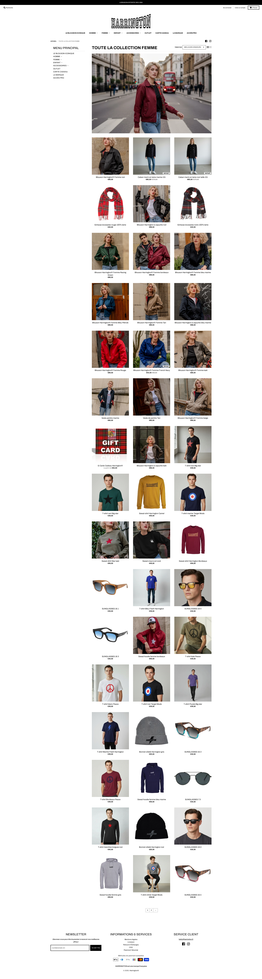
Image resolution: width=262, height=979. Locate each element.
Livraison (131, 942)
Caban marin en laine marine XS (151, 177)
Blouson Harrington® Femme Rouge (110, 370)
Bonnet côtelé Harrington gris (151, 752)
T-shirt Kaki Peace (193, 656)
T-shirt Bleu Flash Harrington (151, 609)
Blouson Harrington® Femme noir (110, 177)
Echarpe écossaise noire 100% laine (193, 225)
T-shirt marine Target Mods (192, 513)
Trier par (178, 47)
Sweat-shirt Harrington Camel (151, 513)
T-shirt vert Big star (110, 513)
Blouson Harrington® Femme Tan (151, 323)
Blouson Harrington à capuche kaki (151, 466)
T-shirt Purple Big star (193, 704)
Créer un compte (240, 7)
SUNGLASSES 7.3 (193, 799)
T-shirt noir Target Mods (152, 704)
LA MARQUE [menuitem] (178, 33)
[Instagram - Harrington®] (210, 41)
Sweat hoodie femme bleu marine (151, 799)
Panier (254, 7)
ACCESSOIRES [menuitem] (132, 33)
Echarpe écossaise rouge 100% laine (110, 225)
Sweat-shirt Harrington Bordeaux (193, 561)
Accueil (53, 41)
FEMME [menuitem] (105, 33)
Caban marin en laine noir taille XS (193, 177)
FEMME (56, 60)
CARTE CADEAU (60, 72)
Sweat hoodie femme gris (110, 895)
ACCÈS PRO (58, 78)
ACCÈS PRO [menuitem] (192, 33)
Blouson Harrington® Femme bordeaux (152, 272)
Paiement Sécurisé (131, 950)
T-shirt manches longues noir (110, 847)
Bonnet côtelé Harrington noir (151, 847)
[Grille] (208, 47)
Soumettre (96, 948)
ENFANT (56, 63)
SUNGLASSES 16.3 (192, 752)
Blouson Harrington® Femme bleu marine (193, 272)
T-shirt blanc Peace (110, 704)
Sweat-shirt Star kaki (110, 561)
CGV (131, 947)
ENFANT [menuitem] (117, 33)
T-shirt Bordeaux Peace (110, 799)
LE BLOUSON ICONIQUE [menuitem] (75, 33)
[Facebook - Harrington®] (206, 41)
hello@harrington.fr (186, 939)
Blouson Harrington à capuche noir (151, 225)
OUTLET (56, 69)
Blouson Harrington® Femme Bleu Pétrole (110, 323)
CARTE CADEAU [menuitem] (162, 33)
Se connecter (227, 7)
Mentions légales (131, 939)
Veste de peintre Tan (151, 418)
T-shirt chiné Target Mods (151, 895)
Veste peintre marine (110, 418)
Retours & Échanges (131, 945)
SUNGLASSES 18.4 (192, 609)
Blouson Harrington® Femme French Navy (151, 370)
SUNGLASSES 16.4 (192, 895)
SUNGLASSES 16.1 (110, 609)
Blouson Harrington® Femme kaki (192, 370)
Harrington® (134, 970)
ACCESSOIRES (60, 66)
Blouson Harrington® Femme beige (193, 418)
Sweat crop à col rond (151, 561)
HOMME (56, 56)
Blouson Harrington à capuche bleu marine (193, 323)
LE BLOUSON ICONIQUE (63, 53)
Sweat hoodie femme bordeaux (151, 656)
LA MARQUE (58, 75)
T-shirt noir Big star (193, 466)
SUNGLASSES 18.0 (192, 847)
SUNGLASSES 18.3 (110, 656)
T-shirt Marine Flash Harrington (110, 752)
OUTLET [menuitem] (148, 33)
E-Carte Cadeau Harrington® (110, 466)
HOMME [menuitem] (92, 33)
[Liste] (210, 47)
